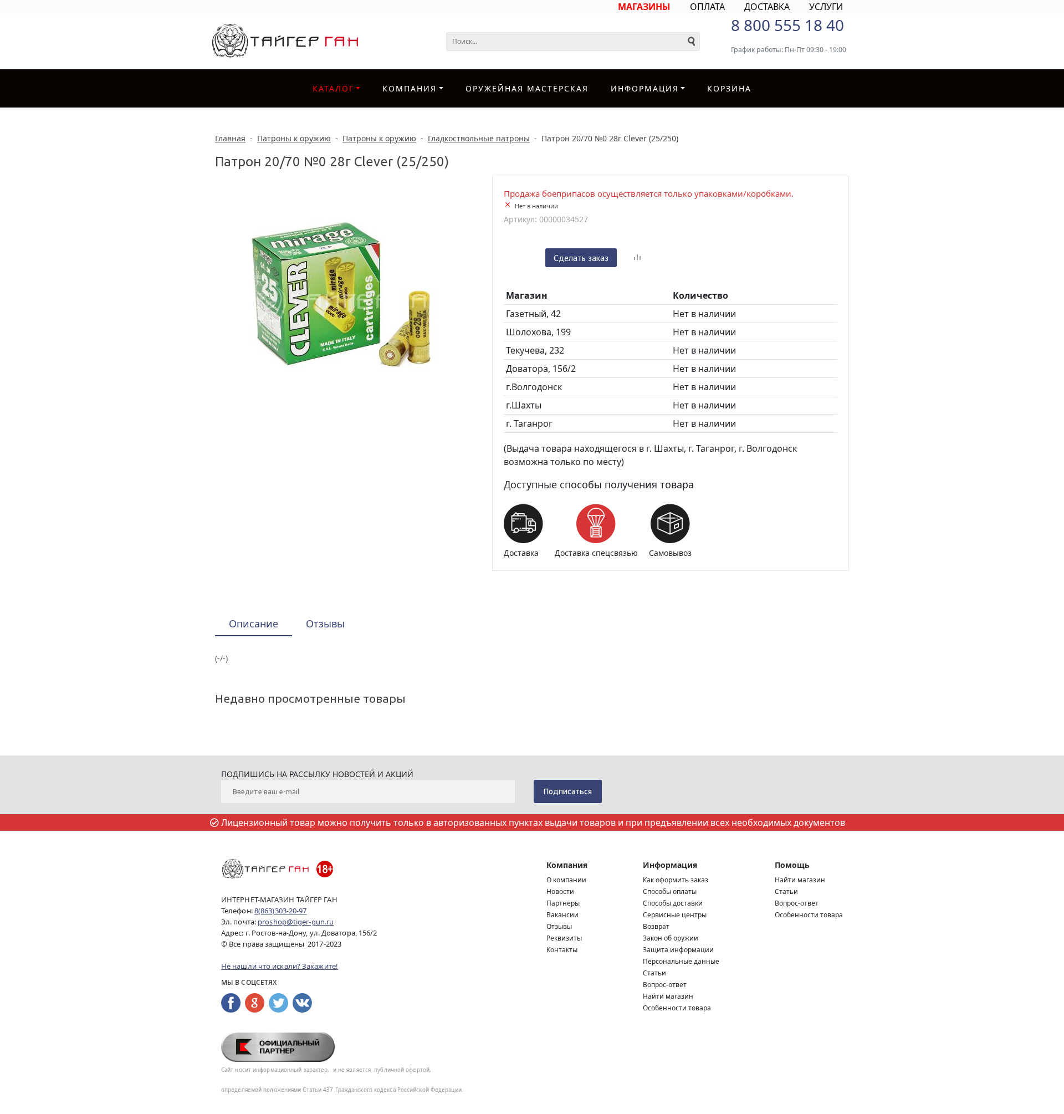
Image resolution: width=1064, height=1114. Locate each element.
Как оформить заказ (675, 880)
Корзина (729, 88)
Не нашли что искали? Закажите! (279, 966)
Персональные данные (681, 961)
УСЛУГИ (826, 7)
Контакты (561, 949)
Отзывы (559, 926)
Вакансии (562, 914)
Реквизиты (564, 938)
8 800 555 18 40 (787, 24)
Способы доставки (673, 903)
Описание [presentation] (253, 623)
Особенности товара (677, 1008)
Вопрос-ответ (665, 984)
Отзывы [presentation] (325, 623)
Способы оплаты (670, 891)
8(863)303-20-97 (280, 911)
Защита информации (678, 949)
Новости (560, 891)
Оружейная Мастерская (527, 88)
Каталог (333, 88)
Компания (409, 88)
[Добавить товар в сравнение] (637, 257)
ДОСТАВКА (767, 7)
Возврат (656, 926)
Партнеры (563, 903)
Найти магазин (668, 996)
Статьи (654, 973)
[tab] (253, 624)
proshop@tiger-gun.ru (296, 922)
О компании (566, 880)
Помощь (792, 865)
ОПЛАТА (707, 7)
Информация (670, 865)
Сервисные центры (675, 914)
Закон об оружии (670, 938)
